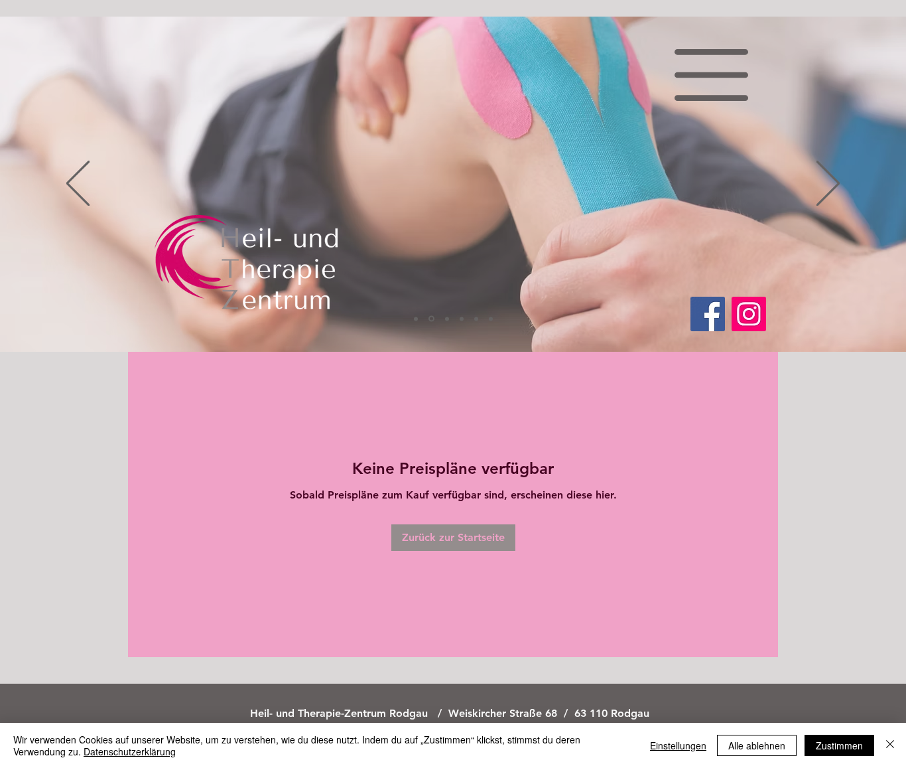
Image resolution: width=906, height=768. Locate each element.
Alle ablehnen (756, 745)
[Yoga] (462, 319)
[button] (712, 75)
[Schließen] (890, 745)
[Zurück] (78, 184)
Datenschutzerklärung (130, 751)
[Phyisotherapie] (416, 319)
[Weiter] (828, 184)
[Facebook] (707, 314)
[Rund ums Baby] (446, 319)
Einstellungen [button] (678, 745)
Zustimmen (839, 745)
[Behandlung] (476, 319)
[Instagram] (749, 314)
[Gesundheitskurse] (491, 319)
